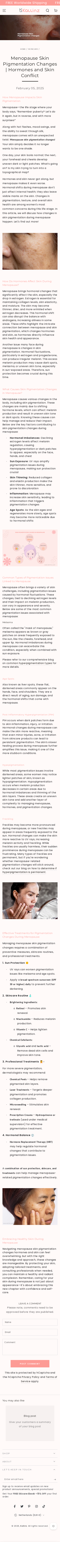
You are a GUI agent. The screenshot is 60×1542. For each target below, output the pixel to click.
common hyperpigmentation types (29, 663)
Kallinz (23, 1526)
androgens (9, 320)
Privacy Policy (31, 1377)
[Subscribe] (56, 1479)
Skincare (33, 49)
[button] (47, 10)
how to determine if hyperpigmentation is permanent (29, 870)
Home (23, 49)
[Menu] (4, 10)
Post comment (30, 1363)
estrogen (18, 298)
